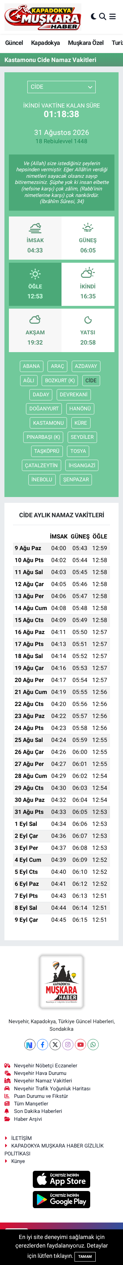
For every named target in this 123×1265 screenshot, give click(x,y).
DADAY (41, 395)
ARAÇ (57, 366)
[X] (55, 1044)
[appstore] (61, 1180)
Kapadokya (45, 42)
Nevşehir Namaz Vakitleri (43, 1081)
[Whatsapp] (93, 1044)
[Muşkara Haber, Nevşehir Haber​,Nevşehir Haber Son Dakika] (42, 17)
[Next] (30, 1044)
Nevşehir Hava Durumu (40, 1073)
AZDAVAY (86, 366)
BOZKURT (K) (60, 380)
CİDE (91, 380)
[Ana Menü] (112, 16)
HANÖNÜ (80, 409)
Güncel (14, 42)
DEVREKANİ (73, 395)
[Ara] (102, 16)
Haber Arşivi (28, 1119)
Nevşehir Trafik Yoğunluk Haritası (52, 1089)
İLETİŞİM (21, 1138)
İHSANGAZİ (82, 465)
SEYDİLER (82, 437)
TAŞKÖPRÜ (46, 451)
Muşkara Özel (86, 42)
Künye (18, 1161)
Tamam (85, 1256)
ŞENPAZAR (76, 479)
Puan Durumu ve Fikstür (41, 1096)
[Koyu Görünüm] (93, 16)
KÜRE (80, 423)
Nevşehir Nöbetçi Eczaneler (45, 1066)
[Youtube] (80, 1044)
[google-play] (61, 1200)
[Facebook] (42, 1044)
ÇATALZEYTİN (41, 465)
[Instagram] (67, 1044)
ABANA (31, 366)
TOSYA (78, 451)
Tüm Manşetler (31, 1104)
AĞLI (28, 380)
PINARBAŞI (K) (43, 437)
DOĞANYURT (44, 409)
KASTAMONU (48, 423)
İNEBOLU (41, 479)
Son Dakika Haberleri (38, 1111)
